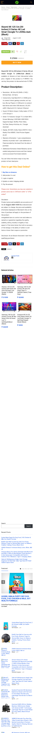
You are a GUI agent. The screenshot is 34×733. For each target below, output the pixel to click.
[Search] (31, 2)
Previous (3, 582)
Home (3, 7)
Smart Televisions (11, 7)
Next (31, 582)
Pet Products (15, 627)
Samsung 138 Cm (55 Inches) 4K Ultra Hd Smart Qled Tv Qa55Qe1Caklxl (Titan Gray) (24, 290)
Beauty (13, 652)
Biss (13, 713)
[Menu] (2, 2)
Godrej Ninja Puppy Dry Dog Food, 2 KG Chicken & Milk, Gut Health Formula (15, 598)
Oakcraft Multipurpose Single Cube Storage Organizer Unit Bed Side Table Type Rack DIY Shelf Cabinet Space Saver (16, 560)
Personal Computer (16, 672)
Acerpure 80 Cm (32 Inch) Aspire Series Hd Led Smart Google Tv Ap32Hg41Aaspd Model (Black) (24, 318)
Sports (13, 643)
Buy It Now (17, 62)
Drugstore (14, 727)
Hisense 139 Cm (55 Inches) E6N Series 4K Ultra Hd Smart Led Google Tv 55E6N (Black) (9, 290)
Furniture (14, 684)
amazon (9, 249)
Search (3, 523)
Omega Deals (7, 38)
